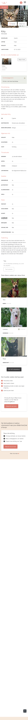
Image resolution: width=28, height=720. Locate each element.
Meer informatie (14, 453)
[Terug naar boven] (24, 711)
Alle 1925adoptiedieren (14, 369)
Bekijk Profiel (22, 59)
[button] (21, 2)
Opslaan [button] (13, 23)
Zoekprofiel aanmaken (11, 406)
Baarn (4, 303)
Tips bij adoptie (8, 269)
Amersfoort (6, 362)
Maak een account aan (10, 446)
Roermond (5, 333)
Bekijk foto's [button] (22, 23)
